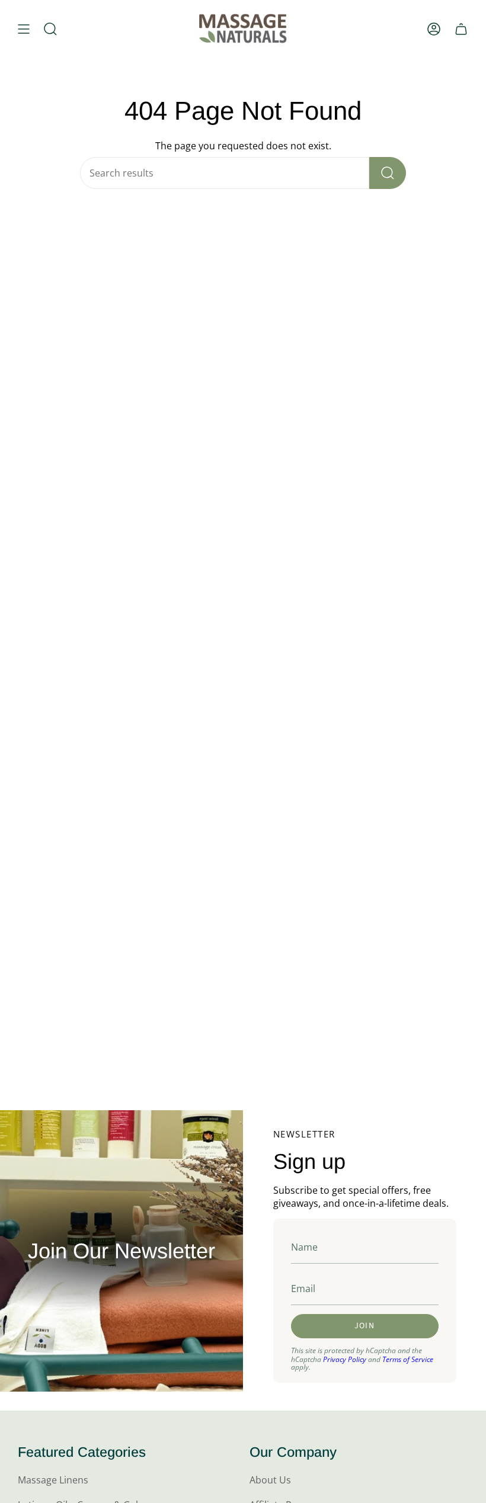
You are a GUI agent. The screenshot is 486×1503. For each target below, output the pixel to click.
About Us (270, 1479)
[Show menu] (24, 28)
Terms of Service (407, 1359)
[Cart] (461, 28)
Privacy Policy (344, 1359)
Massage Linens (53, 1479)
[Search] (387, 173)
